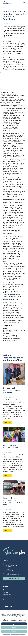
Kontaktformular (14, 578)
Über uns (5, 592)
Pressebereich (7, 594)
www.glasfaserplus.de (10, 304)
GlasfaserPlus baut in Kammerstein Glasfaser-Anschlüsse (13, 390)
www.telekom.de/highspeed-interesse (12, 295)
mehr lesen (7, 422)
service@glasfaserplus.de (12, 574)
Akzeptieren (14, 624)
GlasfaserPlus (7, 590)
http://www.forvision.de (10, 340)
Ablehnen (14, 627)
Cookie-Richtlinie (6, 634)
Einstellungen (14, 631)
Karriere (5, 597)
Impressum (22, 634)
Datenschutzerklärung (15, 634)
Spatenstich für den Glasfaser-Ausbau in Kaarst (14, 446)
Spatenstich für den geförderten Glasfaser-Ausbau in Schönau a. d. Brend (12, 501)
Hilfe (4, 599)
